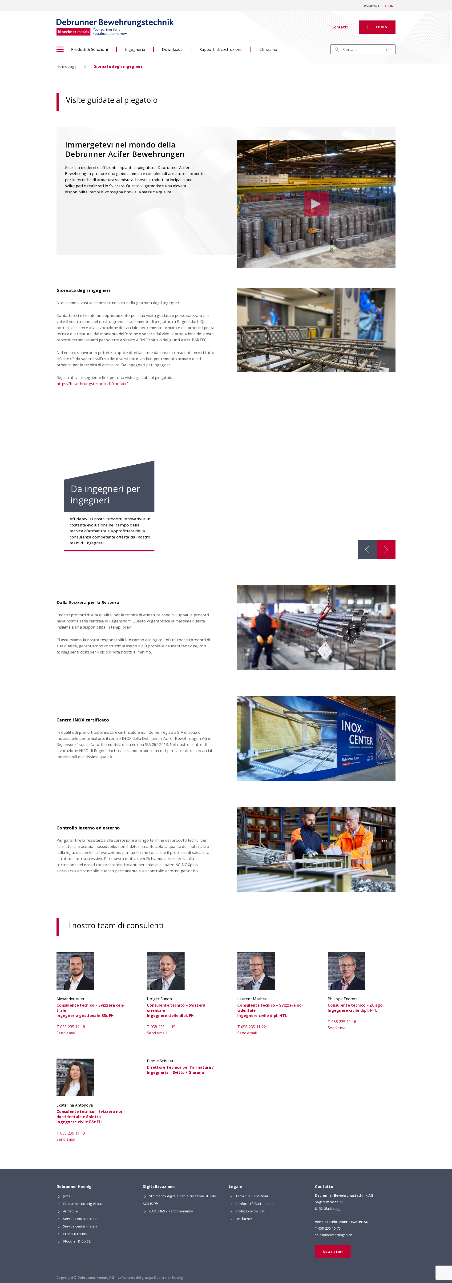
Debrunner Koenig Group (83, 1203)
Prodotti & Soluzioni (89, 49)
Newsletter (333, 1251)
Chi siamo (268, 49)
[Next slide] (386, 549)
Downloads (172, 49)
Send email (66, 1033)
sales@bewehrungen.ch (333, 1235)
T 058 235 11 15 (161, 1026)
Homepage (371, 5)
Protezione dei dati (250, 1211)
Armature (70, 1211)
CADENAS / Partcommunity (171, 1211)
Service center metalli (80, 1226)
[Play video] (316, 204)
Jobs (66, 1196)
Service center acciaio (80, 1218)
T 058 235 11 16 (342, 1021)
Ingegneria (135, 49)
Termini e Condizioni (251, 1196)
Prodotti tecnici (75, 1233)
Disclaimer (243, 1218)
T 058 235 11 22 (251, 1026)
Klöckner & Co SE (77, 1241)
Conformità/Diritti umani (254, 1203)
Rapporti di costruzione (220, 49)
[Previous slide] (367, 549)
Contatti (339, 27)
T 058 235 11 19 (70, 1133)
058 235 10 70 (329, 1228)
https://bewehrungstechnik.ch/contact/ (92, 383)
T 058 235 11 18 (70, 1026)
